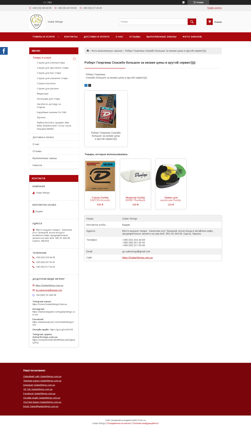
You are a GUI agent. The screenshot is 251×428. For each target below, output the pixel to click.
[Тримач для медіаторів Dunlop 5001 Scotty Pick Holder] (171, 176)
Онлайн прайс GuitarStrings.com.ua (41, 398)
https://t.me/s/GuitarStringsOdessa (49, 304)
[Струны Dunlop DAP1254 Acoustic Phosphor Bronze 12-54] (100, 176)
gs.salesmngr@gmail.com (136, 251)
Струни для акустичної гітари (52, 68)
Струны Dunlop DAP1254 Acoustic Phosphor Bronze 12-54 (100, 199)
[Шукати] (192, 21)
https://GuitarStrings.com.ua (137, 257)
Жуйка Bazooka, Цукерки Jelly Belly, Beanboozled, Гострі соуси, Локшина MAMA (54, 125)
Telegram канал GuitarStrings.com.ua (42, 380)
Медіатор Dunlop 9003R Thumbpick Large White (135, 199)
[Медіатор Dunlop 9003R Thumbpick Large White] (135, 176)
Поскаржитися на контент (119, 423)
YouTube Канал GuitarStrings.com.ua (42, 402)
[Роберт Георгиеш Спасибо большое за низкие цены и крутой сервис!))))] (106, 111)
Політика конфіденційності (146, 423)
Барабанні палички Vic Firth (51, 112)
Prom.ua (142, 420)
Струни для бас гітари (49, 73)
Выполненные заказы (161, 36)
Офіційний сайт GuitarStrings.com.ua (42, 376)
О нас (119, 36)
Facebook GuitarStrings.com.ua (39, 393)
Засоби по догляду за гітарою (49, 105)
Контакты (71, 36)
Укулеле (41, 117)
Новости (37, 165)
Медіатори (42, 93)
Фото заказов (192, 36)
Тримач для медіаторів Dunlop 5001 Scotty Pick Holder (171, 199)
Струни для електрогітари (51, 62)
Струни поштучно (46, 83)
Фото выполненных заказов (106, 50)
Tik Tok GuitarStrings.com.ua (37, 389)
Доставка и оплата (96, 36)
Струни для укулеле (48, 88)
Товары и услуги (43, 36)
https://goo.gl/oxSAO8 (61, 329)
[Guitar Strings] (36, 28)
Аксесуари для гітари (48, 99)
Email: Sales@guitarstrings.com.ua (40, 406)
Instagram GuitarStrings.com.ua (39, 385)
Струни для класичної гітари (52, 78)
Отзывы (134, 36)
